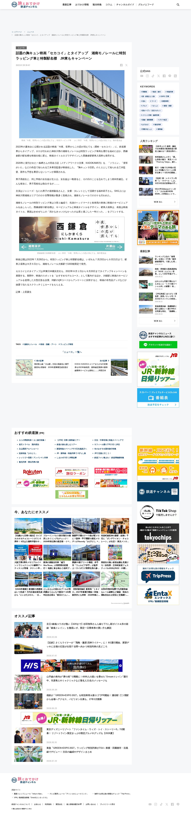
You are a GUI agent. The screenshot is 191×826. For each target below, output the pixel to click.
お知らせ (37, 804)
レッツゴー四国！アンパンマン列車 (33, 458)
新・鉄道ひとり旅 (148, 96)
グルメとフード (146, 4)
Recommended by (117, 603)
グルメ (144, 106)
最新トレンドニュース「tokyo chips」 (28, 794)
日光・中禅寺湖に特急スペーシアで (108, 440)
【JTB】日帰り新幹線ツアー (68, 440)
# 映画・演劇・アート (48, 344)
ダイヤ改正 (163, 120)
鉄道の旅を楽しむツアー (67, 444)
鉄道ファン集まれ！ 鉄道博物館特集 (109, 458)
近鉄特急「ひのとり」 (28, 453)
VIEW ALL (158, 201)
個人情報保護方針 (73, 804)
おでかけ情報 (82, 4)
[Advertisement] (95, 19)
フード (154, 101)
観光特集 (97, 4)
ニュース (30, 32)
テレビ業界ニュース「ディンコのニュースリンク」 (69, 794)
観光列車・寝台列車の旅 (29, 462)
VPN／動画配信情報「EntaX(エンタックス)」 (31, 798)
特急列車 (170, 92)
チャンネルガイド (125, 4)
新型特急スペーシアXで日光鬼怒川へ (72, 449)
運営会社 (59, 804)
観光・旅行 (157, 92)
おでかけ (145, 124)
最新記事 (67, 4)
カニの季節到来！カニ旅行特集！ (32, 440)
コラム (109, 4)
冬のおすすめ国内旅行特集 (105, 449)
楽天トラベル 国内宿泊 (29, 444)
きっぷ (155, 106)
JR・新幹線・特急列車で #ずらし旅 (71, 453)
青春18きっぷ (147, 129)
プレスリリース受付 (107, 804)
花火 (143, 101)
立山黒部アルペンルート (29, 449)
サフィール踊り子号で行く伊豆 (107, 444)
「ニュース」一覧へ (72, 352)
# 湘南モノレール (30, 344)
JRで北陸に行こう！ (102, 453)
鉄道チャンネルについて (21, 804)
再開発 (144, 92)
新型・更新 (168, 106)
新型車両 (165, 101)
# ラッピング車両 (66, 344)
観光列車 (158, 124)
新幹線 (160, 129)
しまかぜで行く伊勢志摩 (67, 458)
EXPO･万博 (165, 96)
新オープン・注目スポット (151, 110)
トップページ (17, 32)
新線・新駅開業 (147, 120)
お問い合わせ (91, 804)
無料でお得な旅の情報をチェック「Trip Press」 (113, 794)
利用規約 (48, 804)
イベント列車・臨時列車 (150, 115)
